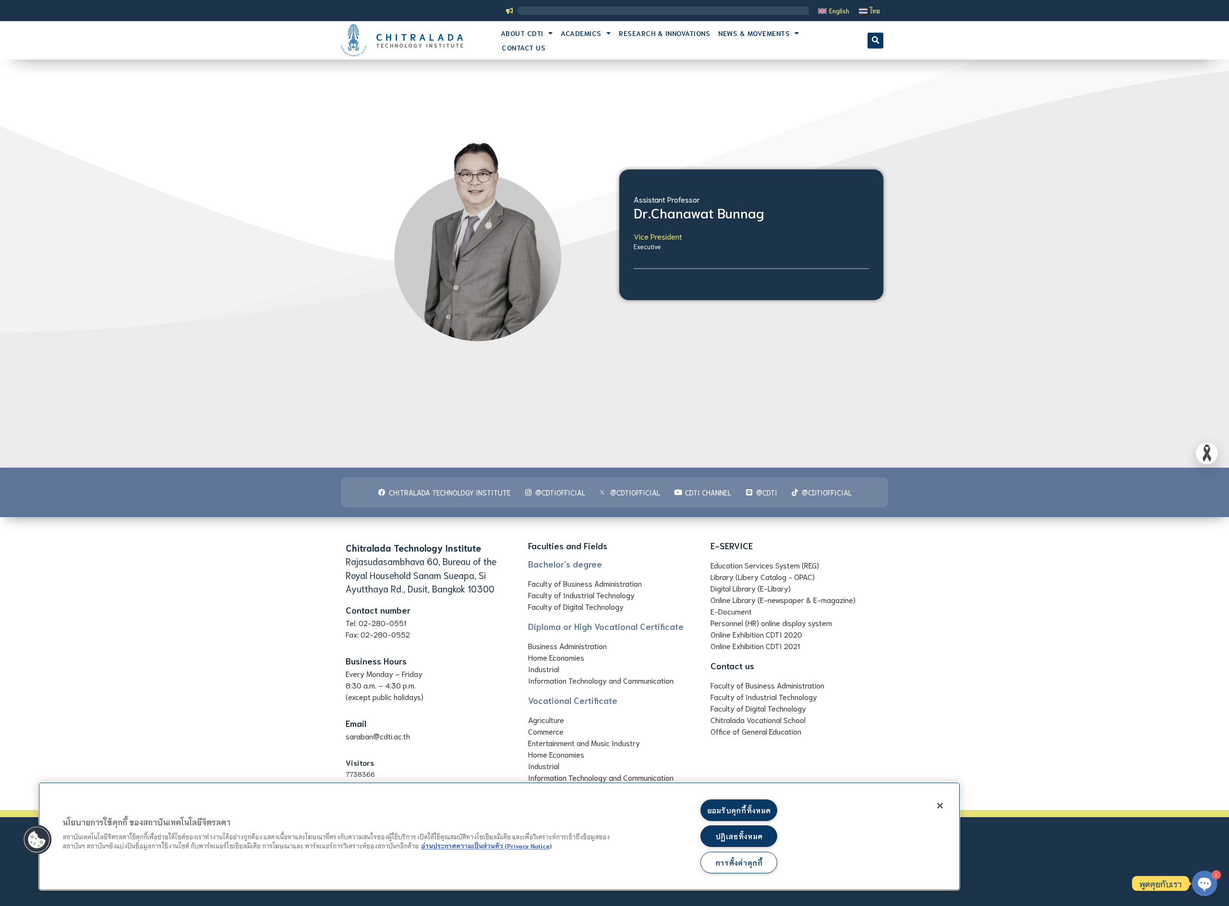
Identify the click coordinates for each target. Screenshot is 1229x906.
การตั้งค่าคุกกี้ (739, 862)
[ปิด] (940, 805)
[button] (875, 40)
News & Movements (754, 32)
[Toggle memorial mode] (1206, 453)
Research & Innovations (664, 32)
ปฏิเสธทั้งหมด (738, 836)
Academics (581, 32)
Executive (647, 246)
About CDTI (522, 32)
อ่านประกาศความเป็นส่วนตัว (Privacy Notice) (486, 845)
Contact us (523, 47)
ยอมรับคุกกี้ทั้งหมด (739, 810)
